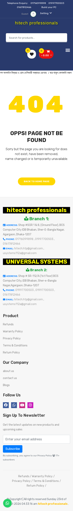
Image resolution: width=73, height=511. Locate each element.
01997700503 (56, 3)
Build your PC (48, 7)
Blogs (6, 385)
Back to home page (36, 181)
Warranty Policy (13, 331)
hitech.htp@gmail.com (28, 248)
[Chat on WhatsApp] (7, 503)
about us (8, 371)
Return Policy (11, 352)
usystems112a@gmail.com (20, 253)
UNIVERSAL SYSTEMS (36, 261)
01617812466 (24, 7)
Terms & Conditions (15, 345)
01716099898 (39, 3)
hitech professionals (37, 210)
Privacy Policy (12, 338)
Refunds (8, 324)
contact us (10, 378)
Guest (25, 13)
